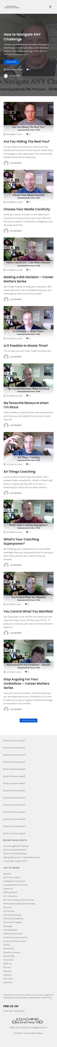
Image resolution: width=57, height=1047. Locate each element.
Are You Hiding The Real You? (27, 141)
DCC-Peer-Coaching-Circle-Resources (18, 900)
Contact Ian (8, 889)
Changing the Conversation (14, 881)
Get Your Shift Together (12, 922)
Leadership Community (12, 934)
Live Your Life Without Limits (14, 941)
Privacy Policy (8, 949)
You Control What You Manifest (28, 611)
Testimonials (8, 960)
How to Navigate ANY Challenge (15, 846)
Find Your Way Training (12, 915)
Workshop (7, 982)
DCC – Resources (10, 896)
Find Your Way (8, 911)
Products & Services (11, 952)
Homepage (7, 926)
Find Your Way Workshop (13, 919)
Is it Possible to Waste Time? (26, 346)
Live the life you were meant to (15, 937)
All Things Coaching (19, 472)
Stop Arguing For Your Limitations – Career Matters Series (26, 683)
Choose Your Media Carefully (27, 209)
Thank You (7, 964)
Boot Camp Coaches (11, 877)
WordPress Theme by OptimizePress (28, 1033)
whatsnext (7, 975)
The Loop (7, 967)
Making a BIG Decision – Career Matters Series (21, 857)
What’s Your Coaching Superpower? (21, 541)
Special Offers (9, 956)
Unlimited (7, 971)
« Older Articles (28, 720)
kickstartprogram (10, 930)
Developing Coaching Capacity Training (19, 904)
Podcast (6, 945)
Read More (11, 62)
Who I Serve (8, 979)
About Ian (7, 874)
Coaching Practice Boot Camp (15, 885)
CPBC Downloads (10, 892)
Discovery (7, 907)
